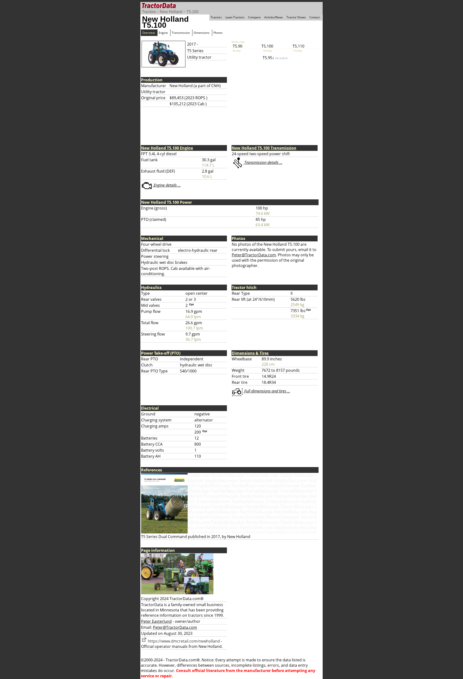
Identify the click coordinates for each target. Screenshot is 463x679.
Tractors (149, 12)
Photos (218, 33)
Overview (148, 33)
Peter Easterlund (156, 621)
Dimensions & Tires (250, 353)
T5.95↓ (275, 57)
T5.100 (192, 12)
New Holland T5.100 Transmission (264, 148)
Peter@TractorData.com (254, 255)
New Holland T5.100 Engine (167, 148)
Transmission (181, 33)
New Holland (171, 12)
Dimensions (202, 33)
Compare (254, 17)
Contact (314, 17)
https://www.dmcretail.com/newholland (183, 641)
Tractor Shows (296, 17)
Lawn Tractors (235, 17)
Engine (163, 33)
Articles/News (273, 17)
